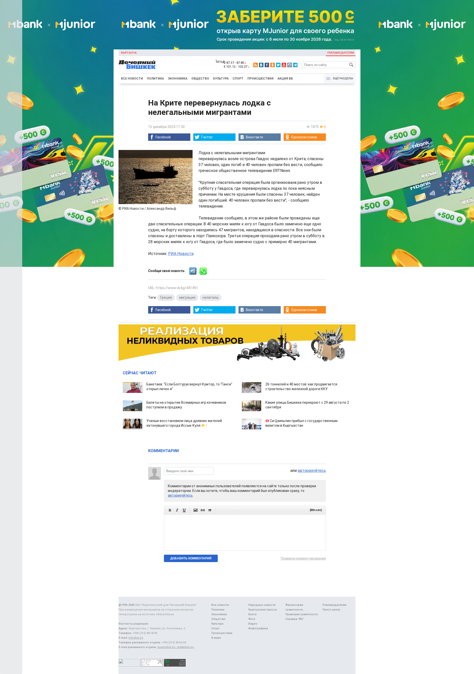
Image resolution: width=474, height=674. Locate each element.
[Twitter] (278, 65)
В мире (216, 637)
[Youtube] (284, 65)
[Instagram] (289, 65)
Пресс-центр (331, 609)
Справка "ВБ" (294, 619)
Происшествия (260, 78)
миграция (187, 297)
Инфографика (258, 628)
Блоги (252, 614)
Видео (252, 623)
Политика (155, 78)
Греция (166, 297)
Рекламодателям (340, 52)
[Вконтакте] (261, 65)
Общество (200, 78)
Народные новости (262, 605)
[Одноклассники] (272, 65)
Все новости (132, 78)
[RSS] (255, 65)
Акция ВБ (285, 78)
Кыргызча (129, 52)
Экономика (177, 78)
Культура (221, 78)
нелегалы (210, 297)
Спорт (238, 78)
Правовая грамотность (301, 614)
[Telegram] (295, 65)
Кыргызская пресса (262, 609)
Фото (251, 619)
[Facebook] (267, 65)
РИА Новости (181, 253)
